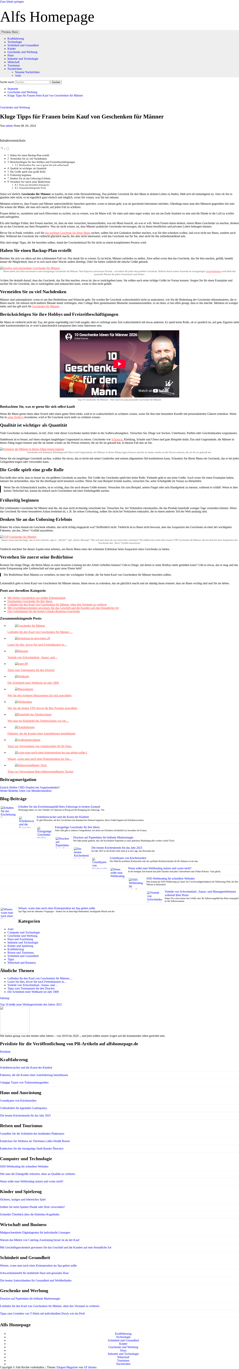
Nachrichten (14, 68)
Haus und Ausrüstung (20, 939)
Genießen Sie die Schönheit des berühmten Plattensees (32, 1133)
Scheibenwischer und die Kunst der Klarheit (63, 816)
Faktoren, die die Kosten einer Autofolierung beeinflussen (34, 1075)
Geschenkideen (213, 271)
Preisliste (5, 1051)
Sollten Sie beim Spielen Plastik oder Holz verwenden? (32, 1207)
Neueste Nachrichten (27, 72)
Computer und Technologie (23, 932)
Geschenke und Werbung (22, 52)
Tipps (10, 959)
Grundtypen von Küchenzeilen (128, 858)
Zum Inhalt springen (12, 1)
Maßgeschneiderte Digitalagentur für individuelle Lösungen (35, 1232)
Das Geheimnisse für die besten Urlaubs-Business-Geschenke (43, 611)
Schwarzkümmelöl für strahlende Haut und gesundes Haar (34, 1273)
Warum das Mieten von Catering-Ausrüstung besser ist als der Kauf (39, 1240)
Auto (18, 75)
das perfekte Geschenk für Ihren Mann (67, 232)
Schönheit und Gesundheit (23, 45)
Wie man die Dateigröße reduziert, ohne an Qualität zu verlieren (37, 1173)
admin (10, 125)
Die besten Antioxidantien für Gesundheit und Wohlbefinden (36, 1280)
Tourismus (13, 65)
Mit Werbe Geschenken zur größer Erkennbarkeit (36, 597)
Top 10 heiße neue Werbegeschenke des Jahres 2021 (31, 1004)
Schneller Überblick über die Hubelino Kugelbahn (29, 1214)
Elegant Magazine (67, 1367)
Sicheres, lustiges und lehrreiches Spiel (23, 1199)
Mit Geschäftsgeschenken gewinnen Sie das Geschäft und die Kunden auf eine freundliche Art (63, 607)
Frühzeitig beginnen (21, 175)
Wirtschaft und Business (21, 962)
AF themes (90, 1367)
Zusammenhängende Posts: (33, 187)
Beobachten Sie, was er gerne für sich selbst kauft (44, 165)
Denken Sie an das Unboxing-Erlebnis (30, 178)
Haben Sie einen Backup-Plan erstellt (29, 155)
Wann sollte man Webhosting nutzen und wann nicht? (159, 868)
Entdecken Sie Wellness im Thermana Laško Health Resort (35, 1141)
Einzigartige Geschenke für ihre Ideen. (30, 601)
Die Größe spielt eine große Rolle (28, 171)
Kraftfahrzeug (15, 38)
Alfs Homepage (47, 16)
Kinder (11, 48)
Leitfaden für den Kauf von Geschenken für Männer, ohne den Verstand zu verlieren (57, 604)
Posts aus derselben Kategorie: (34, 184)
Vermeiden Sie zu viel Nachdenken (28, 158)
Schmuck (116, 439)
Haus (10, 55)
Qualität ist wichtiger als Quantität (28, 168)
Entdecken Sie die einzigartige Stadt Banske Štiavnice (31, 1148)
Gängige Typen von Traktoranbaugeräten (24, 1082)
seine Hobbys (15, 417)
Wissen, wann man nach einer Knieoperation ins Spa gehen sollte (56, 908)
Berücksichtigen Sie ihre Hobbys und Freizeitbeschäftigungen (42, 161)
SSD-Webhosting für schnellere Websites (170, 878)
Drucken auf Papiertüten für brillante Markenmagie (103, 837)
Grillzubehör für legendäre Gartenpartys (23, 1108)
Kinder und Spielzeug (20, 945)
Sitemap (5, 998)
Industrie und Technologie (22, 58)
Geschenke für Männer (45, 306)
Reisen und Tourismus (20, 952)
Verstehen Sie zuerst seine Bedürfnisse (30, 181)
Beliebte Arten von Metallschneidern (26, 790)
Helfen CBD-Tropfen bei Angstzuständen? (30, 787)
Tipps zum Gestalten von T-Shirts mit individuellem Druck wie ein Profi (42, 1313)
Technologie (14, 41)
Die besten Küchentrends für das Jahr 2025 (117, 847)
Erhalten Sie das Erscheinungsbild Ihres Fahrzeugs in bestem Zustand (59, 806)
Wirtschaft (13, 62)
